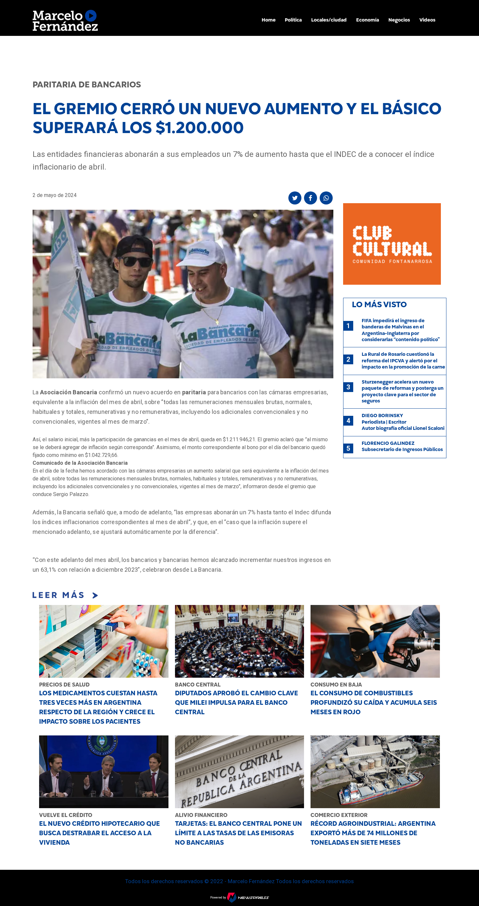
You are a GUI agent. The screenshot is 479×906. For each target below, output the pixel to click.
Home (269, 20)
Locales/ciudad (329, 20)
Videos (427, 20)
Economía (367, 20)
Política (293, 20)
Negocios (399, 20)
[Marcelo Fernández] (65, 22)
